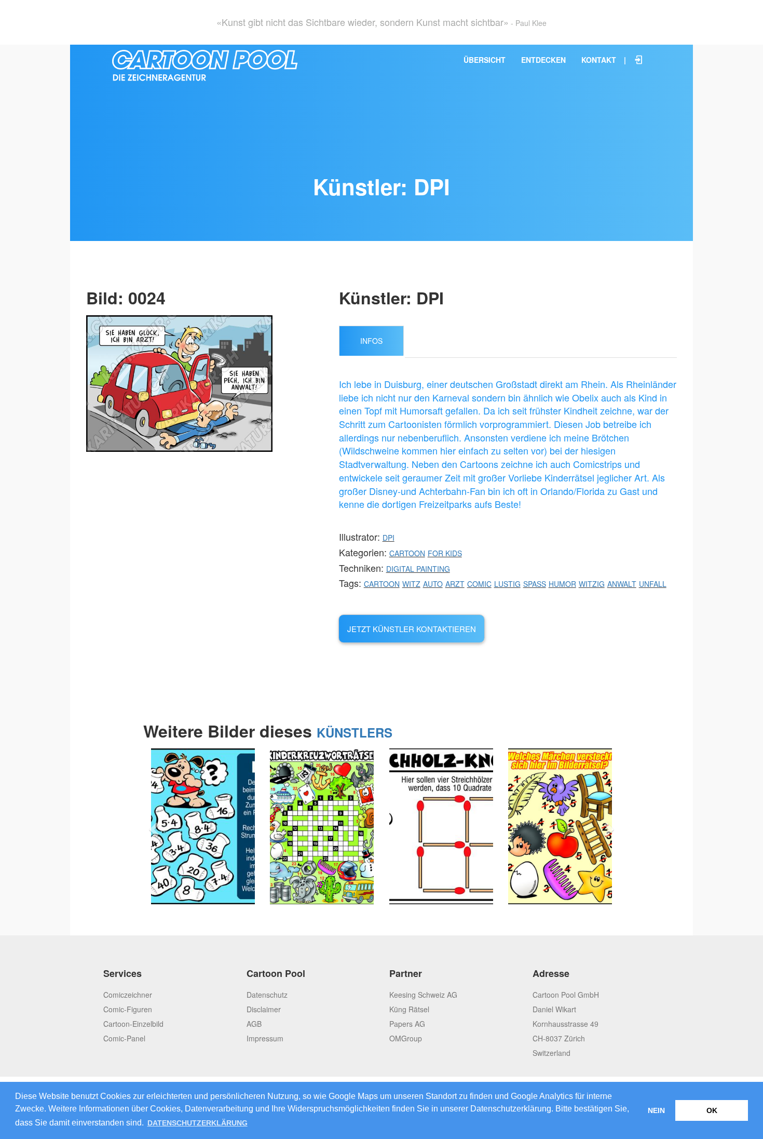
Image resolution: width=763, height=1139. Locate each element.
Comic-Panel (124, 1038)
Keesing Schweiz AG (423, 994)
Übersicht (485, 60)
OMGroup (405, 1038)
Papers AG (407, 1024)
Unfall (652, 584)
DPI (388, 537)
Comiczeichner (127, 994)
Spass (534, 584)
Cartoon (407, 553)
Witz (411, 584)
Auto (433, 584)
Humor (562, 584)
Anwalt (621, 584)
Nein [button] (656, 1110)
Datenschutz (267, 994)
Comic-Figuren (127, 1009)
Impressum (265, 1038)
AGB (254, 1024)
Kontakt (598, 60)
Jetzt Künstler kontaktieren (411, 628)
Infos (371, 341)
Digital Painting (418, 569)
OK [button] (711, 1110)
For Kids (445, 553)
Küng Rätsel (409, 1009)
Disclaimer (264, 1009)
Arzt (455, 584)
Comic (479, 584)
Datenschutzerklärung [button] (197, 1123)
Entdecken (543, 60)
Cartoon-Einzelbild (133, 1024)
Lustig (507, 584)
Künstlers (354, 732)
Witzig (592, 584)
